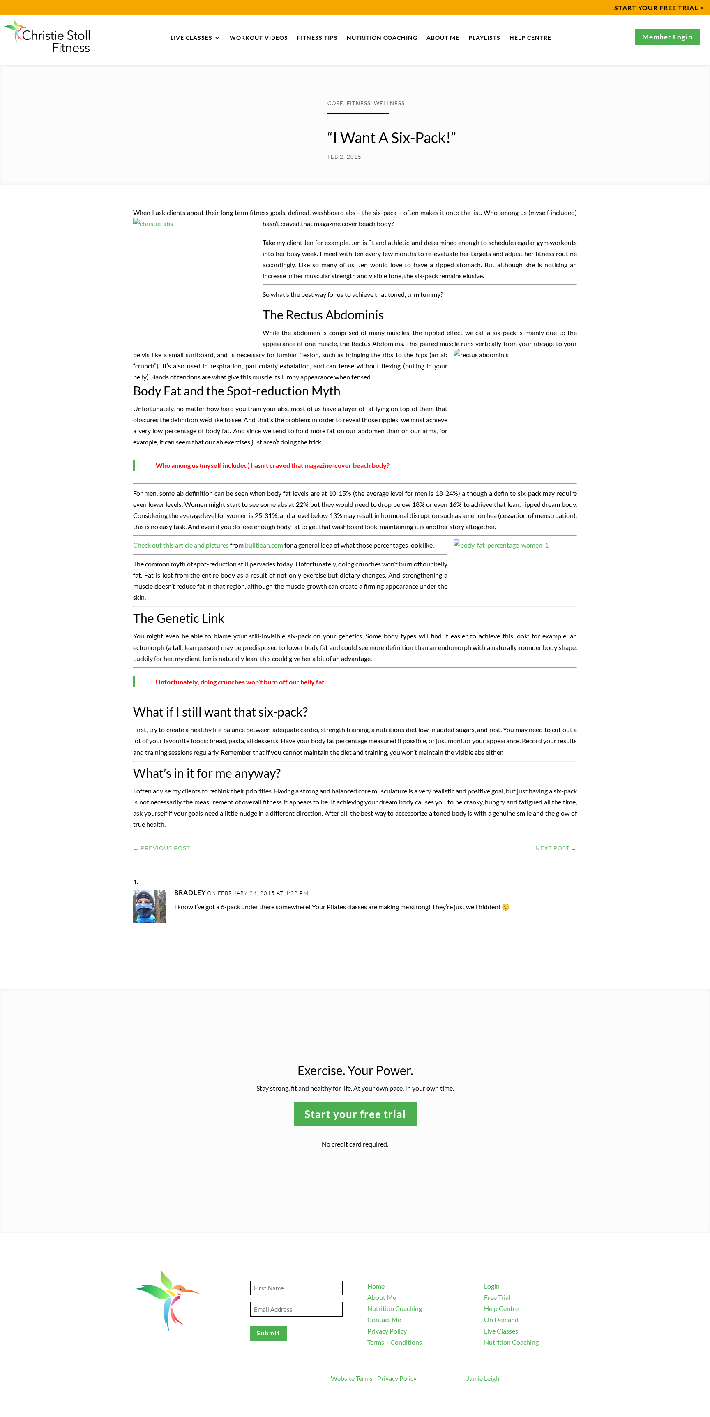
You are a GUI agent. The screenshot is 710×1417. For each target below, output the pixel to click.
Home (376, 1286)
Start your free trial (355, 1114)
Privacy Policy (387, 1331)
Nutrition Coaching (382, 38)
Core (335, 103)
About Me (442, 38)
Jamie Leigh (482, 1378)
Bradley (190, 892)
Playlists (484, 38)
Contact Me (384, 1319)
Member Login (667, 36)
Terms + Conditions (394, 1342)
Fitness (359, 103)
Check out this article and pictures (181, 545)
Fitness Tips (317, 38)
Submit (268, 1332)
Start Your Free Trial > (659, 8)
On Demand (501, 1319)
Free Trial (497, 1297)
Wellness (389, 103)
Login (492, 1286)
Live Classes (191, 38)
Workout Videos (259, 38)
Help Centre (530, 38)
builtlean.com (264, 545)
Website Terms (352, 1378)
